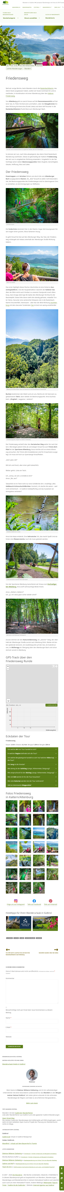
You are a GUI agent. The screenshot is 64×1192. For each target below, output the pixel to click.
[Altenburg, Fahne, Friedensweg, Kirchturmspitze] (11, 860)
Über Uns (57, 7)
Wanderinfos (47, 7)
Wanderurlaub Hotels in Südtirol (13, 1064)
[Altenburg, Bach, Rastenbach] (25, 888)
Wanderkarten (26, 7)
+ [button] (7, 666)
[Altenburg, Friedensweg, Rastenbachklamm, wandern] (25, 806)
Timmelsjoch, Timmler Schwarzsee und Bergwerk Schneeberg (40, 1153)
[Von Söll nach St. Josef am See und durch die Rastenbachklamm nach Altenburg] (61, 1183)
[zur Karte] (61, 1173)
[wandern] (39, 888)
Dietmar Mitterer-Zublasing (12, 1153)
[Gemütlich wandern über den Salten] (61, 1188)
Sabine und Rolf (8, 1163)
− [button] (7, 669)
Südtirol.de (6, 1137)
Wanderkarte (50, 18)
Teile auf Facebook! (34, 904)
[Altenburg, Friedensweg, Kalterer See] (39, 833)
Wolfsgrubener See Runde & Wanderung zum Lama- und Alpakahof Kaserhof (34, 1167)
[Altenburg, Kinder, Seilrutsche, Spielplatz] (52, 860)
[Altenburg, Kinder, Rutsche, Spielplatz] (11, 874)
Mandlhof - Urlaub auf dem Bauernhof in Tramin (19, 1143)
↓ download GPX (51, 705)
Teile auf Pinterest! (50, 904)
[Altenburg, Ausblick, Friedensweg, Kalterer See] (25, 847)
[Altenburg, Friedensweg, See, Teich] (25, 860)
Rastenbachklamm (46, 88)
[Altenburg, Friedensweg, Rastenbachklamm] (52, 806)
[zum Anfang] (61, 1168)
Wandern (27, 69)
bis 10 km (14, 65)
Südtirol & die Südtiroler (16, 1185)
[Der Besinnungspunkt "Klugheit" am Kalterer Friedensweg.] (32, 420)
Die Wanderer (17, 1175)
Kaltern (16, 938)
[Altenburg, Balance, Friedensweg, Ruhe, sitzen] (39, 860)
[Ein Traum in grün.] (32, 205)
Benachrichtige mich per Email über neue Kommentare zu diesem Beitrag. (29, 1011)
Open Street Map (8, 1118)
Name (8, 1018)
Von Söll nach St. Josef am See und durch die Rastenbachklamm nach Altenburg (18, 953)
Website (8, 1037)
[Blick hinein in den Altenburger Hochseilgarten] (32, 616)
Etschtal (39, 65)
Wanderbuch (16, 7)
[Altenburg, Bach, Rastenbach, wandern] (52, 874)
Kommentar (10, 978)
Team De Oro (7, 1167)
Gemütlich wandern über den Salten (48, 953)
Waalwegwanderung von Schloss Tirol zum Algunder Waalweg (40, 1160)
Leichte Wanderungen (14, 69)
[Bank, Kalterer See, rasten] (39, 874)
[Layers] (8, 700)
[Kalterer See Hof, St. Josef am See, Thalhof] (25, 833)
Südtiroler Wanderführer (24, 1113)
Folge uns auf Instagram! (16, 904)
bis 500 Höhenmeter (27, 65)
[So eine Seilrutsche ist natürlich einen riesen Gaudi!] (32, 560)
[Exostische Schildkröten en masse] (32, 513)
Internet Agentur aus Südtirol (43, 1185)
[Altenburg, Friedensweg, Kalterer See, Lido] (11, 847)
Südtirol (36, 7)
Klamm (22, 938)
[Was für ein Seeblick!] (32, 263)
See (32, 305)
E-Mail (8, 1027)
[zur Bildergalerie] (61, 1178)
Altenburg (9, 938)
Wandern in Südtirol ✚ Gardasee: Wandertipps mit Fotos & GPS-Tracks (43, 2)
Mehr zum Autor (32, 1103)
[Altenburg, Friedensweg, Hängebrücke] (11, 806)
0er (8, 65)
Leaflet (56, 702)
